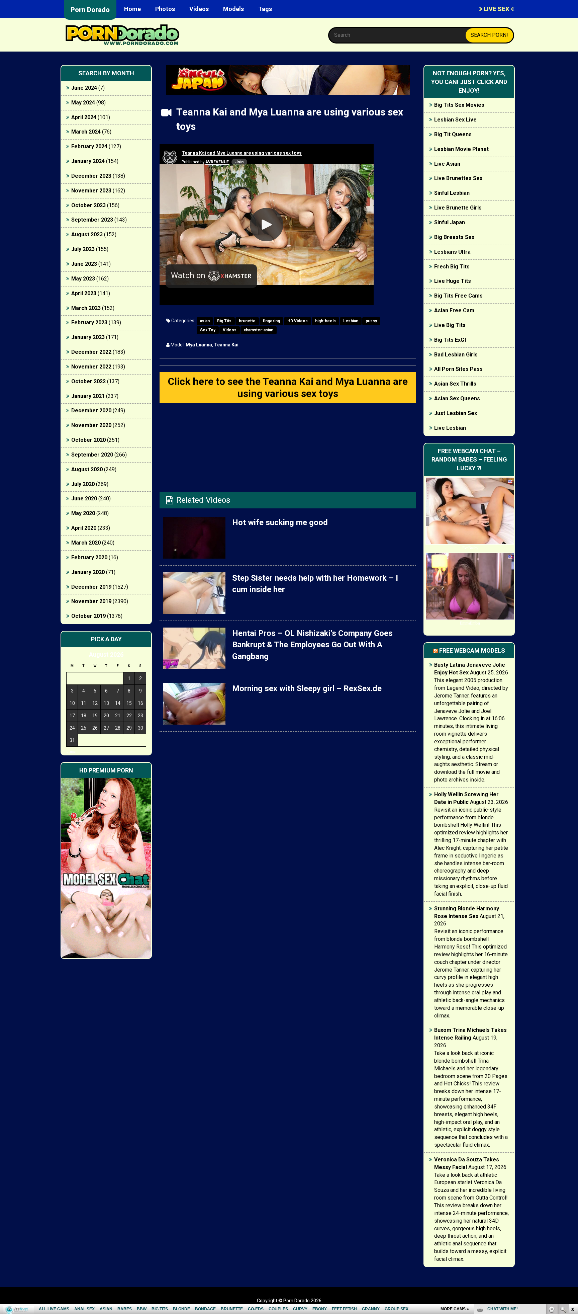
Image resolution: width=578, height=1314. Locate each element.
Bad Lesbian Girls (456, 354)
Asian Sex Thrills (455, 384)
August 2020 (87, 469)
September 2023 (92, 220)
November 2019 (91, 601)
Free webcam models (472, 650)
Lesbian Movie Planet (461, 149)
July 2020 (83, 484)
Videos (199, 8)
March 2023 (86, 308)
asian (205, 321)
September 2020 (92, 454)
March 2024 (86, 132)
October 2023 (88, 205)
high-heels (325, 321)
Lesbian (350, 321)
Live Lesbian (450, 428)
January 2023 (88, 337)
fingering (271, 321)
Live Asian (447, 164)
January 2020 (88, 572)
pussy (371, 321)
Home (132, 8)
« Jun (71, 752)
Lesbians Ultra (452, 252)
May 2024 (83, 102)
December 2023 (91, 176)
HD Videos (297, 321)
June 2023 (84, 264)
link (572, 1209)
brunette (247, 321)
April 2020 (83, 528)
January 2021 (88, 396)
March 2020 (86, 543)
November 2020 (91, 425)
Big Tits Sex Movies (459, 105)
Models (233, 8)
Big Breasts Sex (454, 237)
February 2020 (89, 557)
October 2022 (88, 381)
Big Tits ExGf (450, 340)
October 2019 (88, 616)
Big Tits (224, 321)
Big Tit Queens (453, 134)
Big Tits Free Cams (458, 296)
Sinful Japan (449, 222)
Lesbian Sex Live (455, 119)
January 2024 (88, 161)
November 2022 (91, 366)
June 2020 (84, 498)
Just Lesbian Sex (455, 413)
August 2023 (87, 234)
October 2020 (88, 440)
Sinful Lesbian (452, 193)
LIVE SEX (496, 8)
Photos (165, 8)
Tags (265, 8)
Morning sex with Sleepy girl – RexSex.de (307, 688)
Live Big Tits (450, 325)
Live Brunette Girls (458, 207)
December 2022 (91, 352)
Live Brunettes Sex (458, 178)
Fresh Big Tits (452, 266)
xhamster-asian (258, 330)
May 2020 (83, 513)
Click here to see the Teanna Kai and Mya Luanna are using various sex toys (288, 387)
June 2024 (84, 88)
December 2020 (91, 410)
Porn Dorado (90, 10)
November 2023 (91, 190)
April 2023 (83, 293)
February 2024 (89, 146)
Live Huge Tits (452, 281)
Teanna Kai (226, 344)
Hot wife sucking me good (280, 522)
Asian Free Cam (454, 310)
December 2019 (91, 587)
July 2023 (83, 249)
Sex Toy (207, 330)
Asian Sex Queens (457, 398)
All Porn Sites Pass (458, 369)
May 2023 (83, 278)
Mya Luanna (199, 344)
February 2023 (89, 322)
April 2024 (83, 117)
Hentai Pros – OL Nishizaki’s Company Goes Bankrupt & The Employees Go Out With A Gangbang (312, 645)
